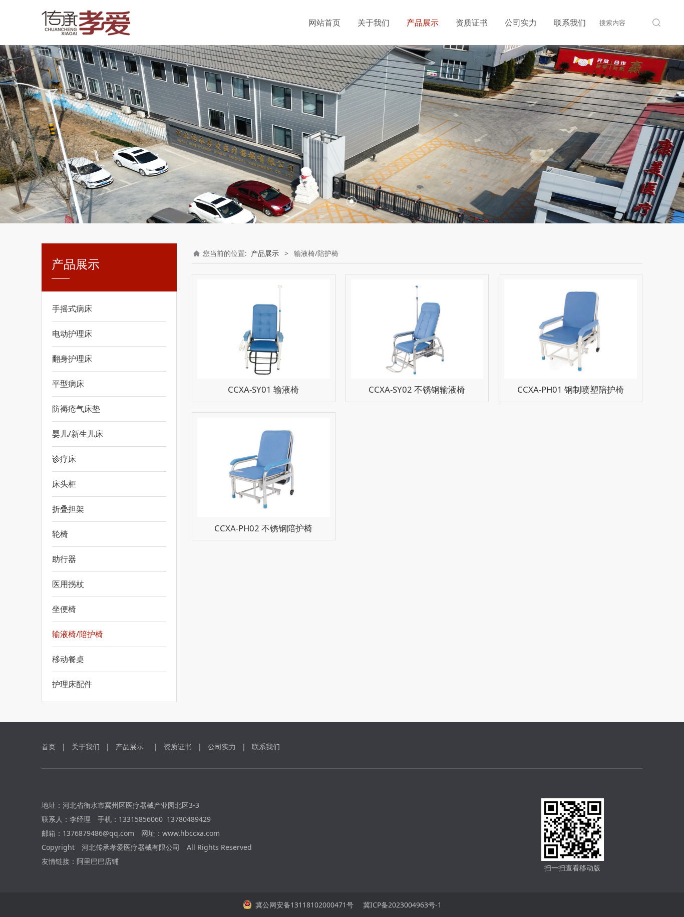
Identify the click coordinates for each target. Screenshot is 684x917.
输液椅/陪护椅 (77, 634)
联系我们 (570, 22)
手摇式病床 (72, 308)
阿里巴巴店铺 (98, 861)
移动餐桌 (68, 659)
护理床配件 (72, 684)
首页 (49, 746)
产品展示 (423, 22)
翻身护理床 (72, 358)
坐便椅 (64, 609)
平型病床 (68, 383)
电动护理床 (72, 333)
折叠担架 (68, 508)
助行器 (64, 558)
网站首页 (324, 22)
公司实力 (521, 22)
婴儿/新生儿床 (77, 433)
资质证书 (472, 22)
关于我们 (374, 22)
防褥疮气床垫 (76, 408)
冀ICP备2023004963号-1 (401, 904)
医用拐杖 (68, 583)
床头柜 (64, 483)
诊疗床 (64, 458)
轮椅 (60, 533)
